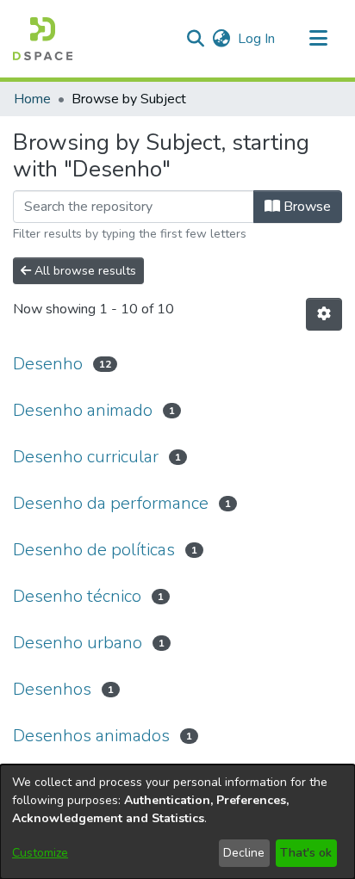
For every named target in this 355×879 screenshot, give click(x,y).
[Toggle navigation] (318, 38)
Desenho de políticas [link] (94, 549)
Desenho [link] (48, 363)
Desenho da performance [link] (111, 503)
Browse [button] (305, 206)
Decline (244, 853)
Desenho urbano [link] (77, 642)
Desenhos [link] (52, 689)
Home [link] (32, 99)
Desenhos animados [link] (91, 735)
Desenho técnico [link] (77, 596)
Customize (40, 853)
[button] (42, 38)
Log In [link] (257, 38)
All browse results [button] (83, 271)
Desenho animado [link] (83, 410)
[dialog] (177, 821)
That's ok (306, 853)
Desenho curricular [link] (86, 456)
